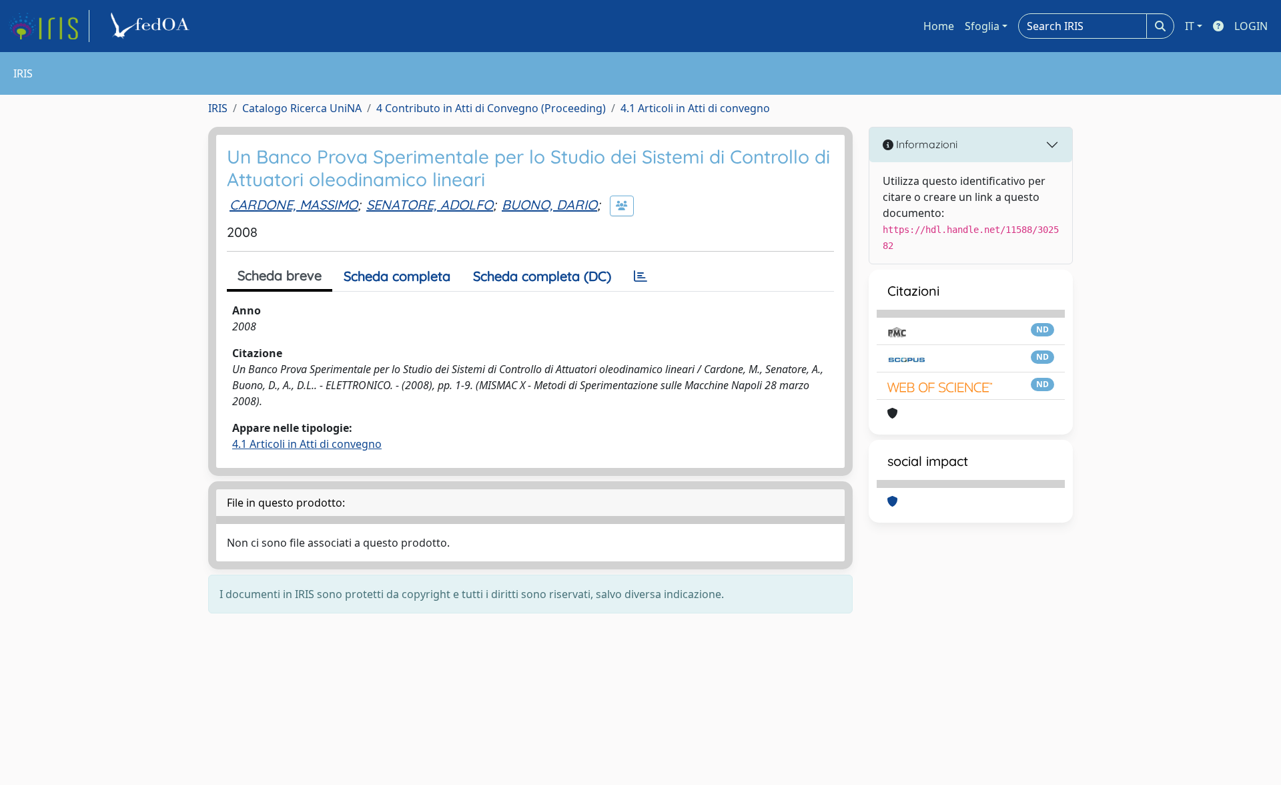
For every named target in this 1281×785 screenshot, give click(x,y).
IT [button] (1189, 26)
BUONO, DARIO (549, 204)
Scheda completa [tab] (397, 276)
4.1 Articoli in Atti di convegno (695, 108)
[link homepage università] (152, 26)
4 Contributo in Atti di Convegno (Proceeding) (491, 108)
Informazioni (925, 144)
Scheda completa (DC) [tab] (542, 276)
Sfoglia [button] (982, 26)
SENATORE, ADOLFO (429, 204)
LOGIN (1251, 26)
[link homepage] (48, 26)
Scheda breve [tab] (280, 275)
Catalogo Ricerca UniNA (302, 108)
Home (938, 26)
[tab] (640, 276)
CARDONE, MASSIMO (294, 204)
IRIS (218, 108)
